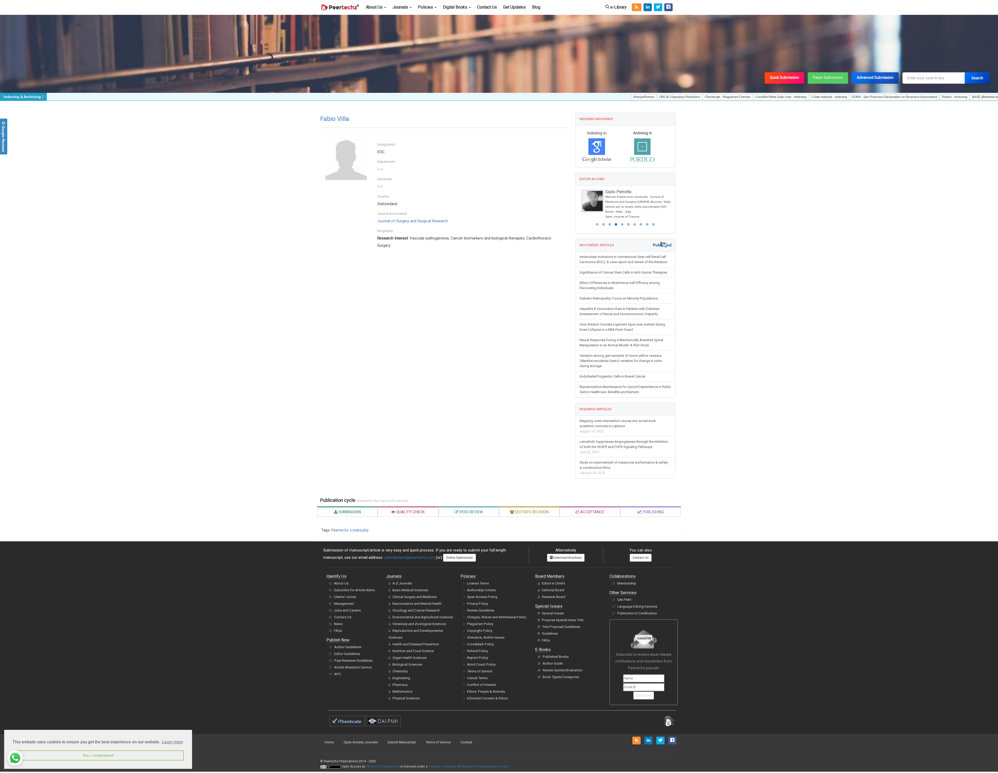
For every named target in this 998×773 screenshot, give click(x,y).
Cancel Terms (477, 678)
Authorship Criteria (481, 590)
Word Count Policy (481, 664)
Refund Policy (477, 651)
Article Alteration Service (353, 667)
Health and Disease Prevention (415, 644)
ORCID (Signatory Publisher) (637, 97)
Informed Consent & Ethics (487, 698)
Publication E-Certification (637, 613)
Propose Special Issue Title (562, 620)
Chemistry (400, 671)
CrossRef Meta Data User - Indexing (738, 97)
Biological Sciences (407, 664)
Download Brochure (567, 558)
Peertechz (340, 530)
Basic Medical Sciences (410, 590)
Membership (626, 583)
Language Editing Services (637, 606)
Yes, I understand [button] (98, 755)
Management (344, 604)
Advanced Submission (875, 77)
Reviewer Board (553, 597)
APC (337, 674)
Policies (426, 7)
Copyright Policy (479, 631)
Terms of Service (479, 671)
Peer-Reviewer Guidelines (353, 660)
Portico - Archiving (912, 97)
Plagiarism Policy (480, 624)
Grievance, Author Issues (485, 637)
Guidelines (550, 633)
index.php (361, 530)
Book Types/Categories (561, 677)
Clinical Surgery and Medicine (414, 597)
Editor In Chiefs (553, 583)
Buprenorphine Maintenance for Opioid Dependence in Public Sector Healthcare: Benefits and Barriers (625, 389)
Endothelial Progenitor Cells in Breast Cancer (613, 376)
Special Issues (553, 613)
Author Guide (553, 663)
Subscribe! (643, 695)
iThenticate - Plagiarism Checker (685, 97)
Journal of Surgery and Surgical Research (412, 221)
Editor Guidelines (347, 654)
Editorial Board (553, 590)
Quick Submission (784, 77)
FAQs (338, 631)
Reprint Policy (477, 658)
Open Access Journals (361, 742)
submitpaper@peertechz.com (409, 557)
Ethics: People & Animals (486, 691)
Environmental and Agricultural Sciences (422, 617)
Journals (400, 7)
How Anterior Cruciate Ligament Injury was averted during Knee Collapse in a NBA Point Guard (622, 327)
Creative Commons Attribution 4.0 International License (468, 766)
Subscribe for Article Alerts (354, 590)
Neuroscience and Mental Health (417, 604)
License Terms (478, 583)
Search (977, 78)
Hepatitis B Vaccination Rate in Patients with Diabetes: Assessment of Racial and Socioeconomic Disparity (620, 311)
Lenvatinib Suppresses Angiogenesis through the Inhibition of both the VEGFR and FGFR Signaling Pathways (624, 447)
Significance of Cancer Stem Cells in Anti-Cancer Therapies (623, 272)
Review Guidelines (480, 610)
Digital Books (455, 7)
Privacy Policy (477, 604)
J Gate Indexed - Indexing (787, 97)
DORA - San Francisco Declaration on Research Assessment (852, 97)
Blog (536, 7)
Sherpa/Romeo (601, 97)
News (338, 624)
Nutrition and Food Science (413, 651)
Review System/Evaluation (562, 670)
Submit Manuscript (402, 742)
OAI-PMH (624, 600)
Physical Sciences (406, 698)
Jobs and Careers (347, 610)
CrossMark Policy (480, 644)
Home (329, 742)
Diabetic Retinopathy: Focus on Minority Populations (619, 298)
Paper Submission (828, 77)
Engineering (401, 678)
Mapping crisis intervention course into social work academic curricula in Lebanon (618, 426)
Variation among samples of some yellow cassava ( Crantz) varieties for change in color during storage (621, 361)
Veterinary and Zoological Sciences (419, 624)
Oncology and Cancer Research (416, 610)
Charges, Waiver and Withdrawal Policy (496, 617)
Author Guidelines (347, 647)
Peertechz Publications (382, 766)
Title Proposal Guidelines (561, 627)
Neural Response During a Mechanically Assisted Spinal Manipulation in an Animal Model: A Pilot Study (621, 342)
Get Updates (514, 7)
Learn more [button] (172, 742)
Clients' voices (345, 597)
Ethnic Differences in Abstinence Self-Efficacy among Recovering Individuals (620, 285)
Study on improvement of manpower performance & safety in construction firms (624, 467)
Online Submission (459, 558)
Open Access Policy (482, 597)
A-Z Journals (402, 583)
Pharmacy (400, 685)
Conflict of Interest (481, 685)
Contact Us (487, 7)
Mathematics (402, 691)
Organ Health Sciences (409, 658)
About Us (375, 7)
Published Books (556, 657)
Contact (466, 742)
